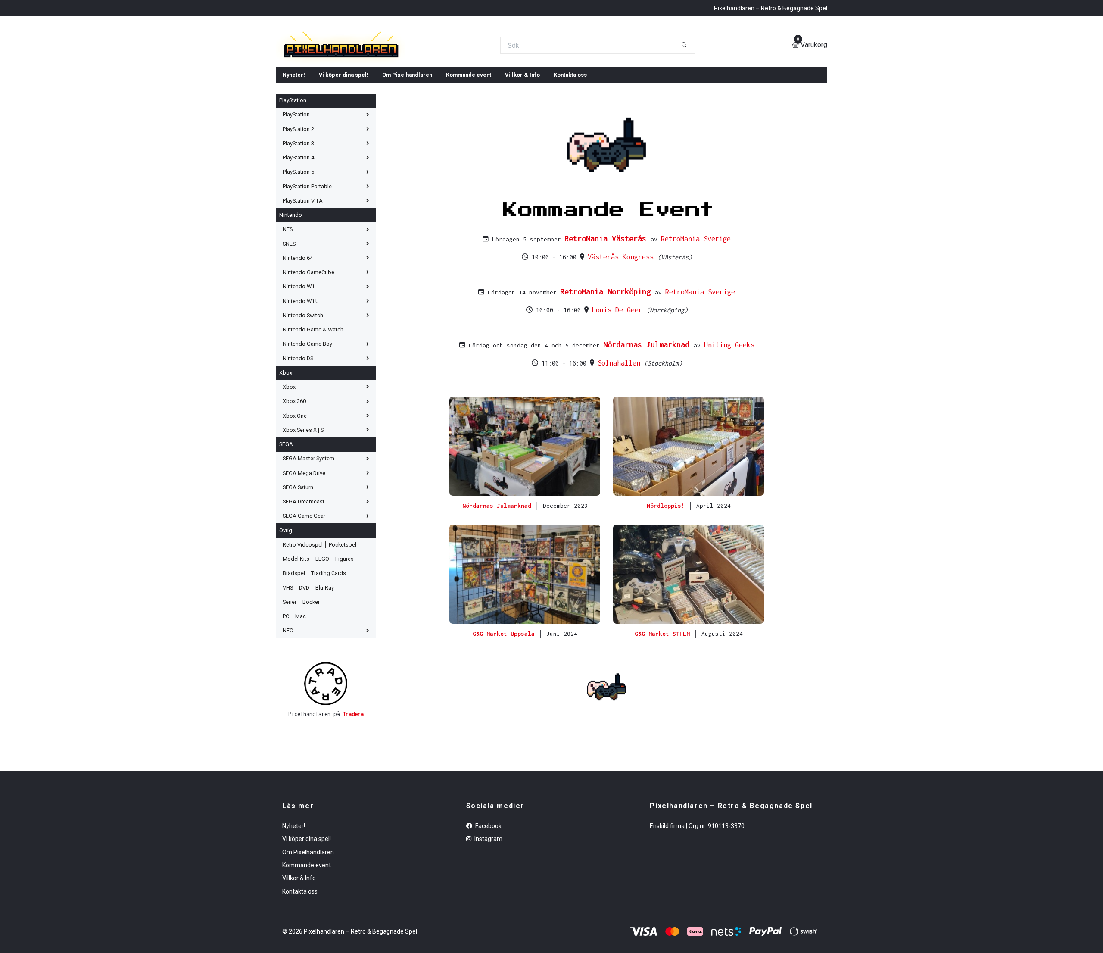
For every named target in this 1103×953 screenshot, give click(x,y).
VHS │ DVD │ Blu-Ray (308, 650)
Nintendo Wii (298, 348)
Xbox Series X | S (303, 492)
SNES (289, 306)
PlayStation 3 (298, 205)
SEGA (286, 506)
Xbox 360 (294, 463)
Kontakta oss (570, 137)
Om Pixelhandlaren (407, 137)
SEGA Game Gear (304, 578)
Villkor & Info (522, 137)
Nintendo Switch (303, 377)
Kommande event (468, 137)
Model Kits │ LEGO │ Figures (318, 621)
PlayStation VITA (303, 262)
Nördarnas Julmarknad (648, 406)
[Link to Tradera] (325, 745)
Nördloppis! (667, 567)
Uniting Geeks (729, 407)
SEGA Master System (308, 520)
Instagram (487, 900)
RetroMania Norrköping (607, 353)
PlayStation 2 (298, 191)
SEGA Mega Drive (304, 535)
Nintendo (290, 277)
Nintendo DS (298, 420)
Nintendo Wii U (301, 363)
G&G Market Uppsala (505, 695)
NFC (288, 692)
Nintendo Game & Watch (313, 391)
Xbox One (295, 478)
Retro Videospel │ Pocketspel (319, 606)
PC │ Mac (294, 678)
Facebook (488, 887)
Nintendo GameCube (308, 334)
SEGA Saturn (298, 549)
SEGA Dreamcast (303, 563)
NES (288, 291)
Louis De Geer (619, 372)
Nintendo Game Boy (307, 406)
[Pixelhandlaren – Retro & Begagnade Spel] (449, 76)
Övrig (285, 592)
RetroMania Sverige (696, 301)
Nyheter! (294, 137)
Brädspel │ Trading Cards (314, 635)
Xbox (285, 434)
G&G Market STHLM (664, 695)
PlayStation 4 (298, 219)
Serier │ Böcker (301, 664)
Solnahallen (621, 425)
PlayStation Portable (307, 248)
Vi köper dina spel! (343, 137)
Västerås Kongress (622, 319)
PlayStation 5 (298, 234)
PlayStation (292, 162)
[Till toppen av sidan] (606, 748)
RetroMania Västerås (607, 300)
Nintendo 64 (298, 320)
